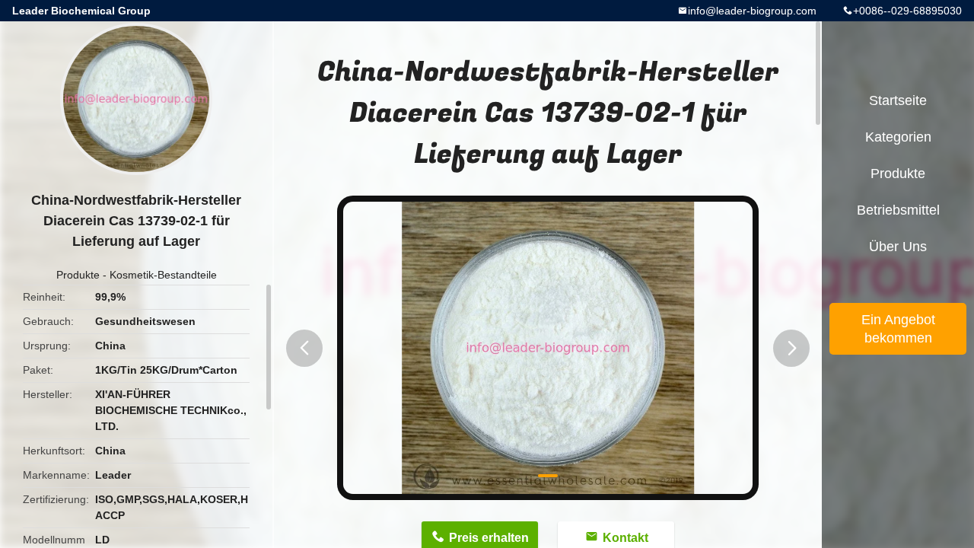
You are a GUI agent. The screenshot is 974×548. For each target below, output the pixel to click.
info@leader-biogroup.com (752, 11)
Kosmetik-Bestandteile (163, 275)
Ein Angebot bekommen (898, 329)
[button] (304, 348)
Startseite (898, 100)
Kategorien (898, 137)
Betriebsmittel (898, 210)
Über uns (898, 246)
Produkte (78, 275)
